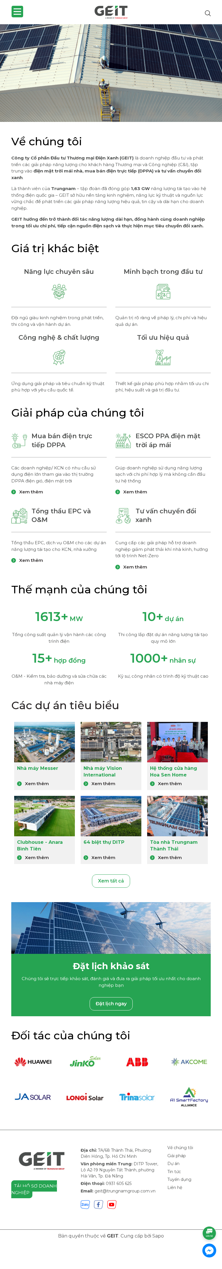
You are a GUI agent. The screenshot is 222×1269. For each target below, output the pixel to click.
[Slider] (111, 73)
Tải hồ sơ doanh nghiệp (34, 1189)
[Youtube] (111, 1204)
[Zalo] (85, 1204)
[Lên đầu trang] (209, 1217)
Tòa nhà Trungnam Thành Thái (174, 845)
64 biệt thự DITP (104, 842)
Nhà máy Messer (37, 768)
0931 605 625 (119, 1183)
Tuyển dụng (179, 1179)
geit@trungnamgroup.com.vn (125, 1191)
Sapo (158, 1236)
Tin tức (174, 1171)
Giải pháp (176, 1155)
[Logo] (111, 12)
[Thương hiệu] (33, 1062)
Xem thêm (30, 492)
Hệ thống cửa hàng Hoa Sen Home (173, 771)
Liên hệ (174, 1187)
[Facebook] (98, 1204)
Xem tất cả (111, 881)
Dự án (173, 1163)
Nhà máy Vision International (103, 771)
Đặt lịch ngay (111, 1003)
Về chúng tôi (180, 1147)
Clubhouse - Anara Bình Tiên (40, 845)
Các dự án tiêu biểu (65, 705)
